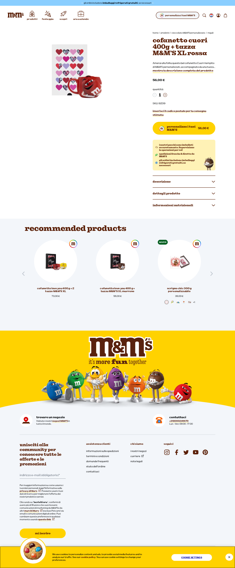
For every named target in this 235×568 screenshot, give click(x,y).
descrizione (162, 181)
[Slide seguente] (210, 274)
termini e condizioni (97, 456)
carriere (135, 456)
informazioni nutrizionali (173, 205)
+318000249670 (178, 421)
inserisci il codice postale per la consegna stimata (179, 113)
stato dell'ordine (95, 466)
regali (210, 32)
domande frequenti (97, 461)
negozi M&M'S (60, 421)
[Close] (229, 557)
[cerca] (204, 15)
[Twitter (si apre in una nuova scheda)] (186, 452)
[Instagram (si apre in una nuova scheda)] (166, 452)
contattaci (92, 471)
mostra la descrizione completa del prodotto (183, 70)
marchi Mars (31, 510)
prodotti (165, 32)
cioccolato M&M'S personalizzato (189, 32)
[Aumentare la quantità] (165, 95)
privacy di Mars (28, 491)
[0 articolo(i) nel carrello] (225, 15)
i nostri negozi (138, 451)
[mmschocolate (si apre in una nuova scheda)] (205, 452)
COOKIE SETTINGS (191, 557)
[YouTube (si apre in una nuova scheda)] (195, 452)
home (156, 32)
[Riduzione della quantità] (154, 95)
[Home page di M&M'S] (16, 15)
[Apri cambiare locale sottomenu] (211, 15)
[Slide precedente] (25, 274)
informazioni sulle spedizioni (102, 451)
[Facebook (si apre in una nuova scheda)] (176, 452)
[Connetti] (218, 15)
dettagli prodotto (166, 193)
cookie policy (88, 557)
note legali (136, 461)
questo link (44, 519)
